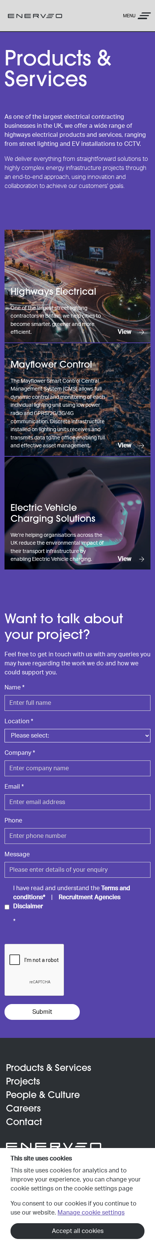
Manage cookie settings (91, 1213)
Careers (23, 1109)
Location (19, 721)
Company (20, 753)
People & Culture (43, 1095)
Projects (23, 1082)
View (125, 332)
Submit (42, 1012)
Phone (13, 821)
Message (17, 854)
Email (14, 787)
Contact (24, 1122)
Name (14, 688)
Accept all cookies (77, 1231)
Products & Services (48, 1068)
